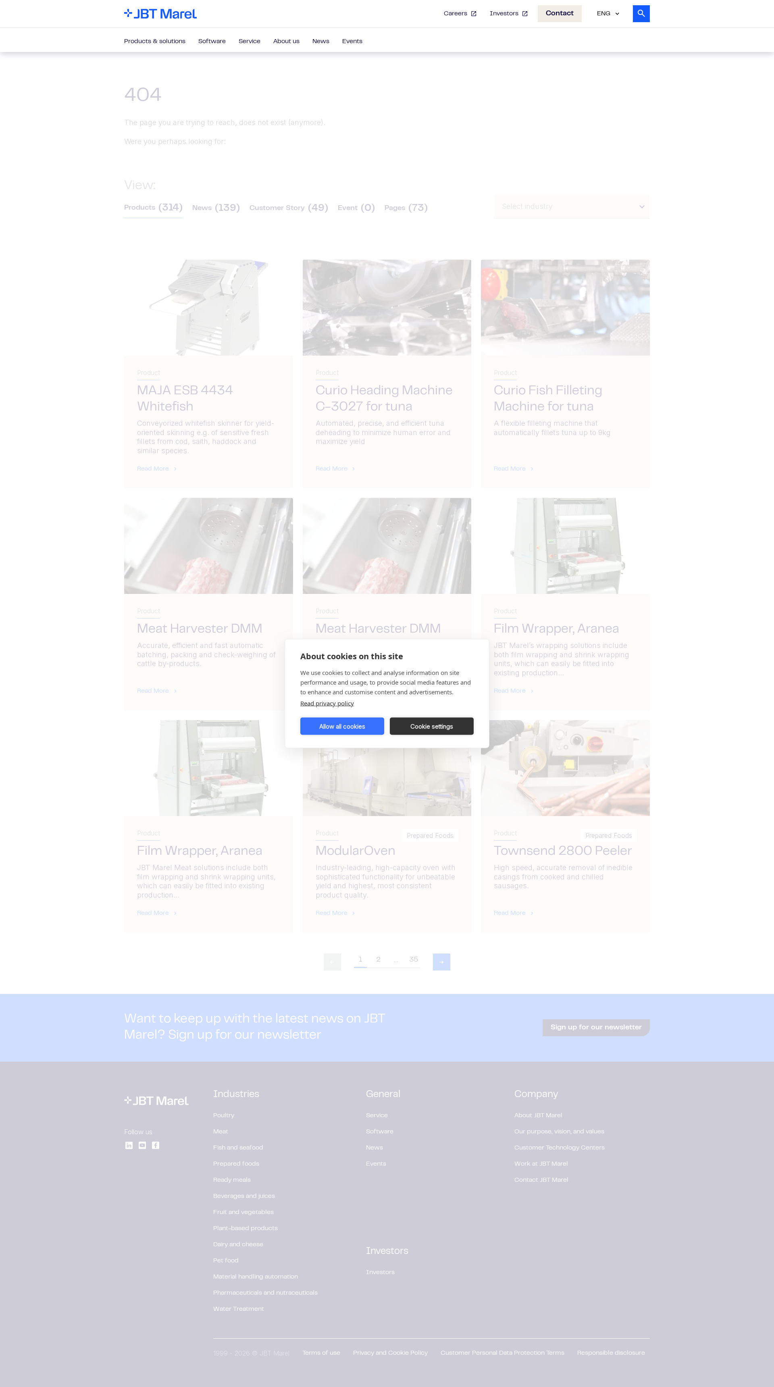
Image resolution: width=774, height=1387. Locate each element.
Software (212, 41)
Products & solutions (154, 41)
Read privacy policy (327, 703)
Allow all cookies (342, 726)
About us (286, 41)
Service (249, 41)
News (320, 41)
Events (352, 41)
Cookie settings (431, 726)
